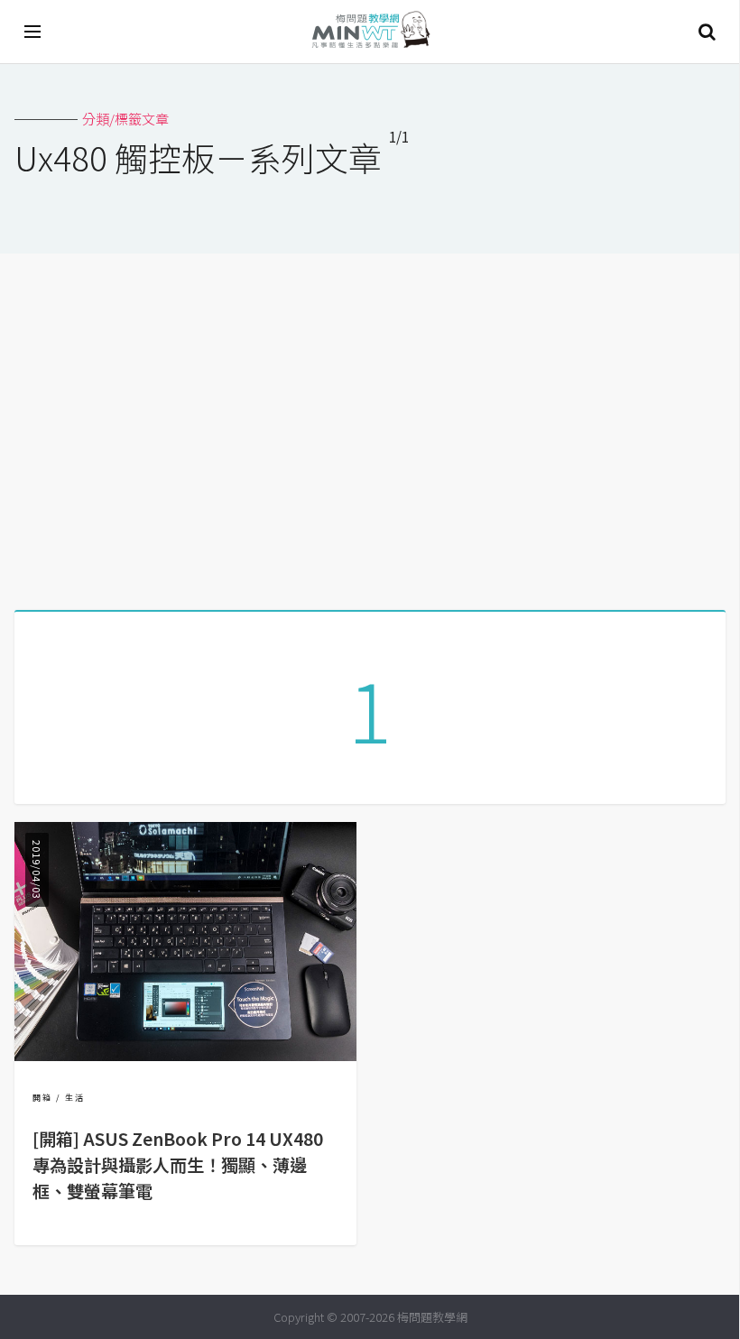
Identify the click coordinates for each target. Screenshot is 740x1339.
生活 (75, 1098)
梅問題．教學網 (370, 32)
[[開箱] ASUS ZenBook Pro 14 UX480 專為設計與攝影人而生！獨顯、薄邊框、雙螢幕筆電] (185, 1055)
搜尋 (707, 32)
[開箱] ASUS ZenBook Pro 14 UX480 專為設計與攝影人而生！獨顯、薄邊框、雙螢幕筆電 (177, 1165)
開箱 (42, 1098)
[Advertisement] (370, 425)
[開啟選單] (33, 32)
